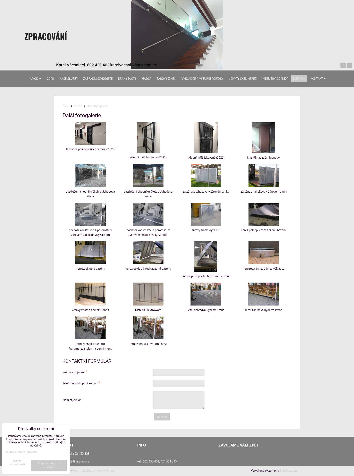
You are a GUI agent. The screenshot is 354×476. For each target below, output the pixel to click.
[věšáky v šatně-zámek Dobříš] (90, 294)
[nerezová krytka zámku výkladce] (264, 252)
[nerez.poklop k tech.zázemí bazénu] (264, 214)
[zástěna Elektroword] (148, 294)
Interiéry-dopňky (275, 78)
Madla (146, 78)
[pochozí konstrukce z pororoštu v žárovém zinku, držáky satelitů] (90, 214)
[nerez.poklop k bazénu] (90, 252)
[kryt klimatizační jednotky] (264, 137)
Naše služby (68, 78)
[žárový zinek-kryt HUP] (206, 214)
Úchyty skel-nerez (242, 78)
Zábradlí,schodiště (98, 78)
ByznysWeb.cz (289, 470)
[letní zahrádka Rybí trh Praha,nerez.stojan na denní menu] (90, 327)
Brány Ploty (127, 78)
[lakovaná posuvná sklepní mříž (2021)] (90, 133)
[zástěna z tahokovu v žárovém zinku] (206, 175)
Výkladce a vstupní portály (202, 78)
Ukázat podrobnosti (17, 462)
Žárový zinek (166, 78)
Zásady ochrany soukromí (98, 470)
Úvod (34, 78)
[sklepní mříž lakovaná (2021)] (148, 137)
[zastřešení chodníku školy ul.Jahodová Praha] (90, 175)
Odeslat (162, 417)
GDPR (50, 78)
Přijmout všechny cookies (49, 465)
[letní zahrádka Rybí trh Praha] (206, 294)
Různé (297, 78)
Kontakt (317, 78)
